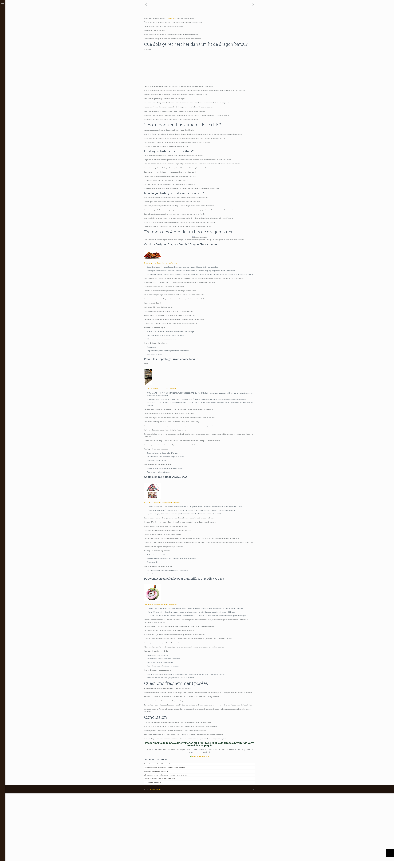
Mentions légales (155, 789)
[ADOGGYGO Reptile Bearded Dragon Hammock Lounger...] (152, 498)
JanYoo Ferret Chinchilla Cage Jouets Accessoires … (161, 604)
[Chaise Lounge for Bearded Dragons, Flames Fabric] (152, 259)
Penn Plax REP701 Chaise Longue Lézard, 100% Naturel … (162, 389)
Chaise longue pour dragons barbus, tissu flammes (160, 263)
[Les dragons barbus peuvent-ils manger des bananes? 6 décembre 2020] (390, 853)
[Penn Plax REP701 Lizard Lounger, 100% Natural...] (148, 385)
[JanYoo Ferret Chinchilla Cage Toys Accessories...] (152, 600)
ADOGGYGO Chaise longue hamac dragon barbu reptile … (162, 502)
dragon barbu (172, 18)
